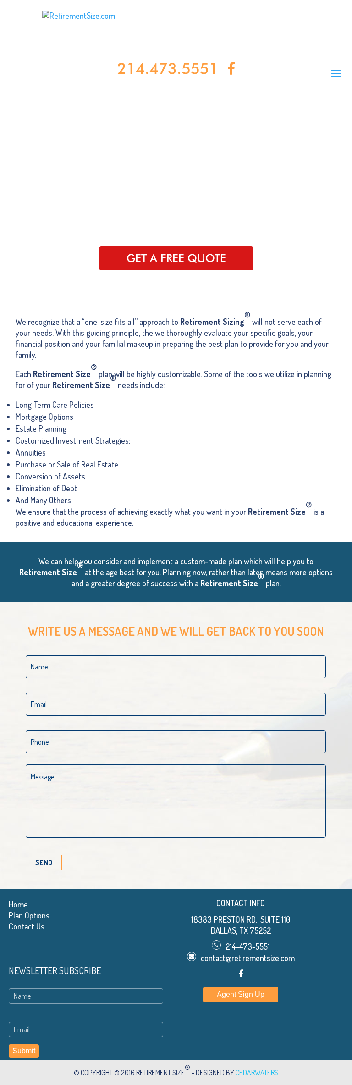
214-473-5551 (248, 946)
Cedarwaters (257, 1072)
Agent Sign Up (240, 994)
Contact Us (26, 926)
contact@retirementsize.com (248, 958)
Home (18, 904)
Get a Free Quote (176, 258)
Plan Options (29, 915)
